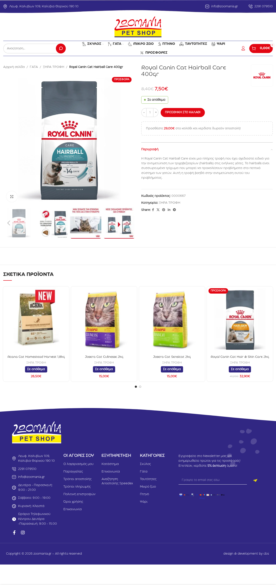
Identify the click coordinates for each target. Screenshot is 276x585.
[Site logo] (137, 26)
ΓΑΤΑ (34, 67)
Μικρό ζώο (148, 486)
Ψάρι (143, 502)
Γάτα (143, 471)
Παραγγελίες (73, 471)
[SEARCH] (61, 48)
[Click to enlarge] (11, 196)
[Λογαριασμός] (243, 48)
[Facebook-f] (14, 532)
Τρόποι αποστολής (77, 479)
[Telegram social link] (174, 210)
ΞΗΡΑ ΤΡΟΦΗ (53, 67)
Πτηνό (144, 494)
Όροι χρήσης (73, 502)
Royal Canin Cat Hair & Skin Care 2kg (240, 357)
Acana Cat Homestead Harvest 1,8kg (36, 357)
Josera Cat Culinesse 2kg (104, 357)
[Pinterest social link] (163, 210)
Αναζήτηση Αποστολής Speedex (117, 481)
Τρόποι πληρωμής (77, 486)
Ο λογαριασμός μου (78, 464)
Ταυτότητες (148, 479)
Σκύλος (145, 464)
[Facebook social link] (153, 210)
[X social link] (158, 210)
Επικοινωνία (72, 509)
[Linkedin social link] (169, 210)
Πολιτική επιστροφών (79, 494)
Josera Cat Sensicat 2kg (172, 357)
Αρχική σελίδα (14, 67)
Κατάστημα (110, 464)
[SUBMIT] (255, 480)
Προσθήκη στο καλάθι (183, 112)
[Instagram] (23, 532)
